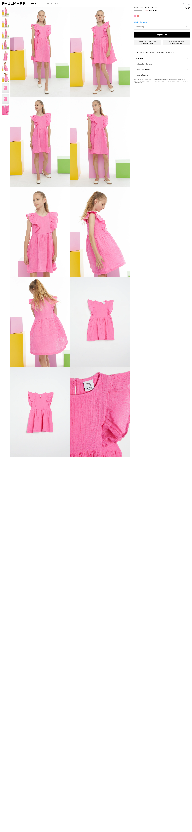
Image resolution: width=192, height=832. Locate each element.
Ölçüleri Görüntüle (140, 22)
